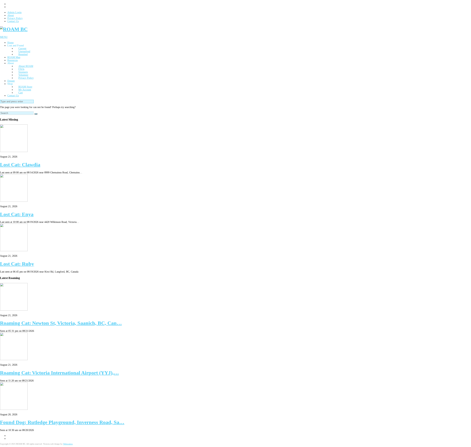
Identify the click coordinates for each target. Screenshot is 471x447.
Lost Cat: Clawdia (20, 164)
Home (10, 42)
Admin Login (14, 12)
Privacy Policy (15, 18)
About (10, 15)
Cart (20, 92)
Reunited (23, 54)
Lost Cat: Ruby (17, 264)
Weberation (68, 444)
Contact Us (13, 21)
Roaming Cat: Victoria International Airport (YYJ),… (59, 373)
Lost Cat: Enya (16, 214)
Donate (11, 80)
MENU (4, 37)
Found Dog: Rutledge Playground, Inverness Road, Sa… (62, 422)
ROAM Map (13, 57)
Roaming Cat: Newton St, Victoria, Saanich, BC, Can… (61, 323)
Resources (12, 60)
